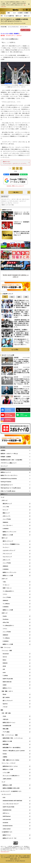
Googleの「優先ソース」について (15, 185)
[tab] (3, 12)
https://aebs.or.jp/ (5, 851)
